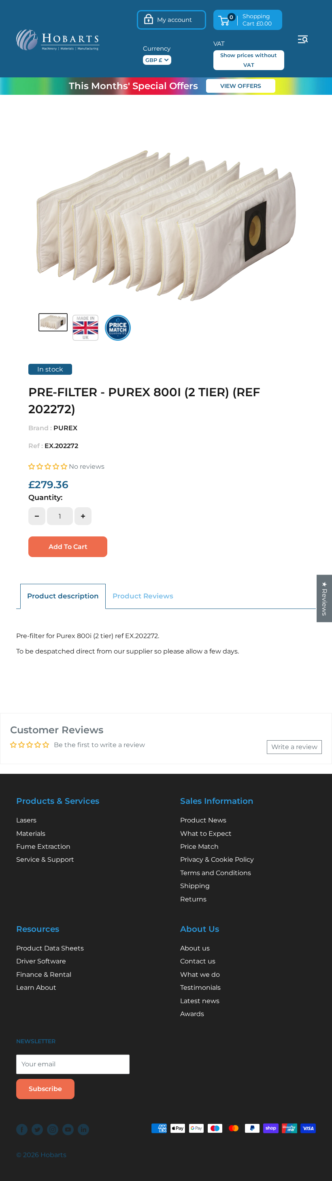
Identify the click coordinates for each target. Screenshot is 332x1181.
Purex (65, 428)
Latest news (199, 1001)
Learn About (36, 987)
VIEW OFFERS (240, 86)
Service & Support (45, 859)
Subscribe (45, 1089)
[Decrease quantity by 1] (36, 516)
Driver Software (41, 961)
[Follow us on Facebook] (22, 1129)
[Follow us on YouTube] (68, 1129)
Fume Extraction (43, 846)
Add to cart (68, 547)
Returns (193, 899)
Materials (30, 833)
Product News (203, 820)
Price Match (199, 846)
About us (195, 948)
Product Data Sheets (50, 948)
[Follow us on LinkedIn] (83, 1129)
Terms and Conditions (215, 873)
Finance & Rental (43, 974)
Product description (63, 596)
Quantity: (45, 497)
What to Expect (206, 833)
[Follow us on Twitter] (37, 1129)
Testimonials (200, 987)
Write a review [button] (294, 747)
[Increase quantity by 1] (83, 516)
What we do (200, 974)
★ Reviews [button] (324, 598)
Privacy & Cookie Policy (217, 859)
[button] (48, 466)
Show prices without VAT (248, 60)
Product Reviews (143, 596)
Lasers (26, 820)
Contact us (197, 961)
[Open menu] (303, 39)
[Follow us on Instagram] (52, 1129)
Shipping (195, 886)
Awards (192, 1014)
